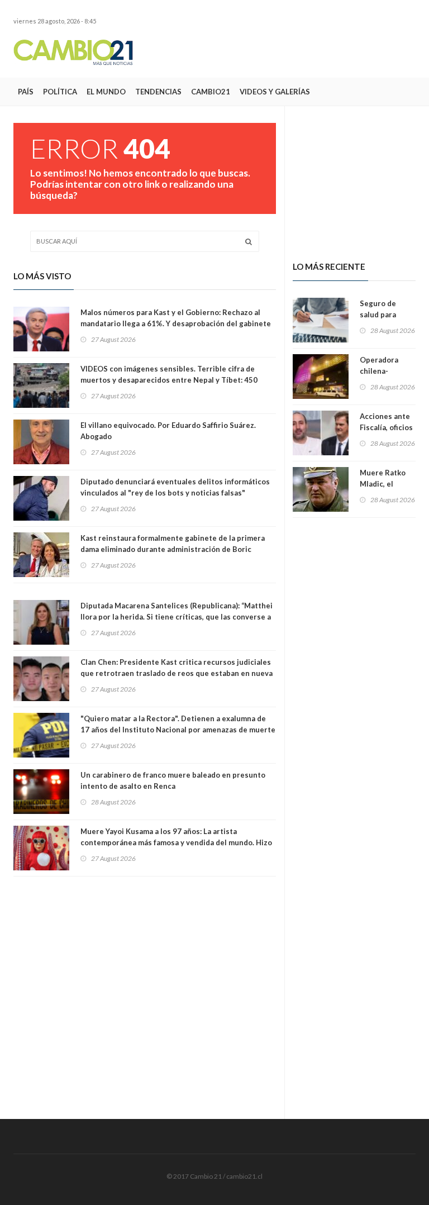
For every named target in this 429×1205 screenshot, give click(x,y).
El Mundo (106, 91)
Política (60, 91)
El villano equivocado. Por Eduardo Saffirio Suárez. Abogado (168, 431)
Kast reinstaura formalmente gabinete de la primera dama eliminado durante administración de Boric (172, 544)
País (26, 91)
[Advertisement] (285, 52)
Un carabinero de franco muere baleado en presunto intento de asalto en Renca (172, 780)
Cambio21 (210, 91)
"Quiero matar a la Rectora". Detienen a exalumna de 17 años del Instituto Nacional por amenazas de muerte (177, 724)
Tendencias (158, 91)
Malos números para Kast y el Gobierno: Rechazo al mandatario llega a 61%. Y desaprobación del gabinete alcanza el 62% (175, 323)
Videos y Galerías (275, 91)
